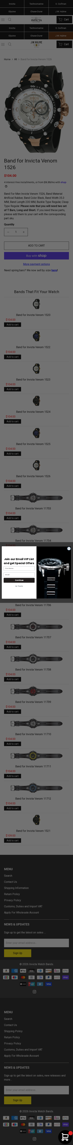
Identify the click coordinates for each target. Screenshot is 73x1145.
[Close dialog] (68, 548)
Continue (19, 580)
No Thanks (19, 586)
